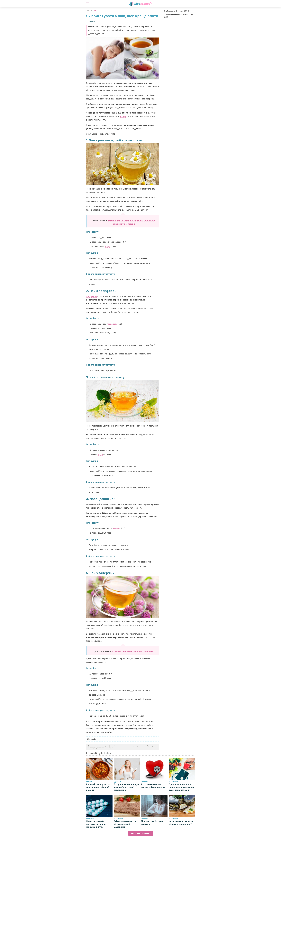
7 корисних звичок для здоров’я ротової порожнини (126, 787)
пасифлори (112, 324)
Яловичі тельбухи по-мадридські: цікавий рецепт (98, 787)
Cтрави (89, 782)
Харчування (173, 782)
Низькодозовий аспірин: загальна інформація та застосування (96, 824)
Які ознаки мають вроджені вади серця (153, 785)
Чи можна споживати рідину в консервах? (181, 822)
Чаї (95, 11)
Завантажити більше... (140, 833)
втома (123, 116)
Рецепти (89, 11)
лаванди (117, 528)
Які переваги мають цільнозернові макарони (125, 824)
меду (107, 246)
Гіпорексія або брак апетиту (152, 822)
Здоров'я (117, 782)
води (100, 454)
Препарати (90, 819)
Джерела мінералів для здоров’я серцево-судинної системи (182, 787)
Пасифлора (91, 296)
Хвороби (144, 782)
